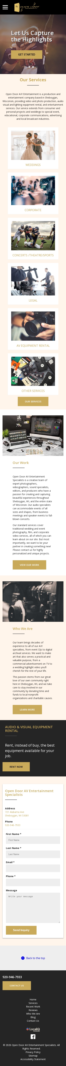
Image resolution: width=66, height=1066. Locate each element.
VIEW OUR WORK (29, 571)
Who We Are (33, 1020)
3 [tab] (37, 73)
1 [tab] (29, 73)
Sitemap (33, 1062)
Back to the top (35, 964)
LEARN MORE (27, 716)
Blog (33, 1023)
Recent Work (33, 1013)
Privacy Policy (33, 1058)
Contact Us (33, 1027)
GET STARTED (26, 61)
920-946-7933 (12, 831)
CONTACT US (17, 991)
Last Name (14, 854)
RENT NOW (16, 773)
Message (11, 896)
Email (11, 868)
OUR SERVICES (33, 407)
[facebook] (33, 1043)
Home (33, 1006)
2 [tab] (33, 73)
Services (33, 1009)
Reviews (33, 1016)
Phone (11, 883)
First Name (14, 840)
